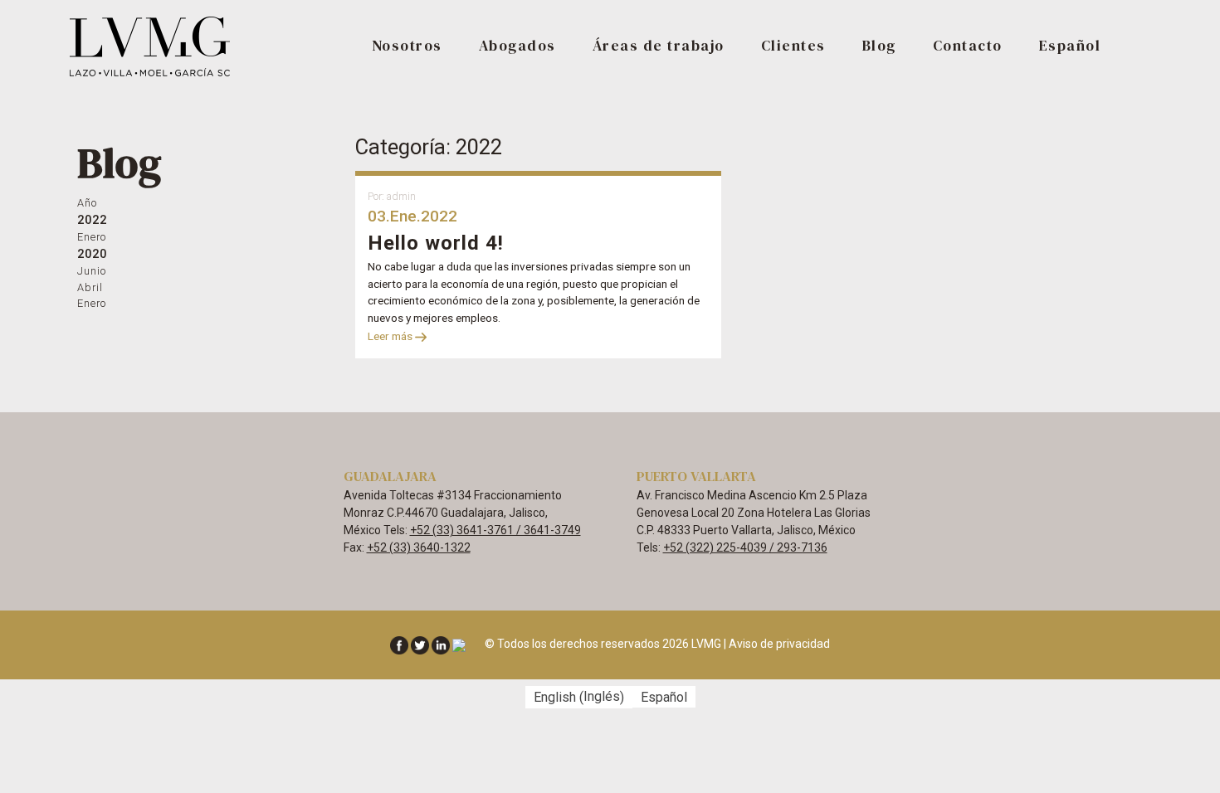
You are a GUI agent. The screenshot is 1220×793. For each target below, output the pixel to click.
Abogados (517, 46)
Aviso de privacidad (779, 643)
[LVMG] (151, 45)
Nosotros (407, 46)
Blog (879, 46)
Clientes (793, 46)
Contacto (968, 46)
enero (91, 237)
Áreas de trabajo (659, 46)
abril (90, 287)
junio (91, 271)
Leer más (391, 336)
